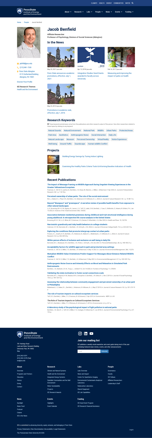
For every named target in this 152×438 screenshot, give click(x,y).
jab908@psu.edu (26, 63)
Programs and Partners (24, 374)
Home (19, 22)
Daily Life (112, 135)
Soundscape (80, 144)
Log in (131, 430)
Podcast (20, 409)
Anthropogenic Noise (80, 135)
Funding (128, 12)
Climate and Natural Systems (56, 371)
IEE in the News (22, 416)
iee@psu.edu (21, 361)
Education (20, 377)
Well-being (52, 144)
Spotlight (20, 403)
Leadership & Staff (114, 383)
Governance (111, 371)
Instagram (80, 333)
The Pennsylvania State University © (30, 433)
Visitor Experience (119, 139)
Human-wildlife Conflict (97, 144)
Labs (89, 12)
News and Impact (83, 374)
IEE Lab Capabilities (84, 392)
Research (78, 12)
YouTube (91, 333)
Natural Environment (72, 130)
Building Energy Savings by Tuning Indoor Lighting (82, 156)
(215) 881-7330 (25, 67)
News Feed (21, 406)
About (67, 12)
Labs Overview (82, 371)
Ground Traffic (66, 144)
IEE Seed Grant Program (85, 403)
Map (18, 351)
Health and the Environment (27, 89)
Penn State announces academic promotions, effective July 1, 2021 (60, 76)
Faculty (110, 374)
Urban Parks (111, 130)
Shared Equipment (83, 389)
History (19, 380)
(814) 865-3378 (22, 358)
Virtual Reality (103, 139)
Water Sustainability (53, 386)
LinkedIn (86, 333)
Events (118, 12)
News (108, 12)
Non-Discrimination (37, 429)
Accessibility (49, 429)
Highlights (50, 403)
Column (19, 413)
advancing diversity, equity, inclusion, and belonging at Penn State (51, 425)
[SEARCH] (133, 3)
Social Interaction (99, 135)
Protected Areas (126, 130)
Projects (50, 389)
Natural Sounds (54, 130)
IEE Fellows (111, 377)
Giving (19, 383)
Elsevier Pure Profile (24, 82)
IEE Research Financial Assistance (88, 406)
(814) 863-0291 (22, 356)
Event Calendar (52, 406)
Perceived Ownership (86, 139)
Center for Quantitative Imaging (88, 377)
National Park (89, 130)
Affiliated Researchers (115, 380)
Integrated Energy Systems (56, 377)
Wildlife (101, 130)
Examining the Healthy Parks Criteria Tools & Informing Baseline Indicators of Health (96, 166)
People (98, 12)
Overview (20, 371)
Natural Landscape (56, 139)
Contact (19, 387)
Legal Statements (59, 429)
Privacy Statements (23, 429)
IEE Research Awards (54, 392)
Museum (70, 139)
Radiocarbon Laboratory (85, 386)
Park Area (52, 135)
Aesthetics (63, 135)
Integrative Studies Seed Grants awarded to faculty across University (91, 76)
